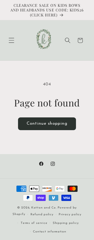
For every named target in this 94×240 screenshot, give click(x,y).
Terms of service (34, 223)
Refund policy (42, 214)
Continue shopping (47, 124)
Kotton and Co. (44, 207)
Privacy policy (70, 214)
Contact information (49, 231)
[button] (11, 40)
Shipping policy (66, 223)
